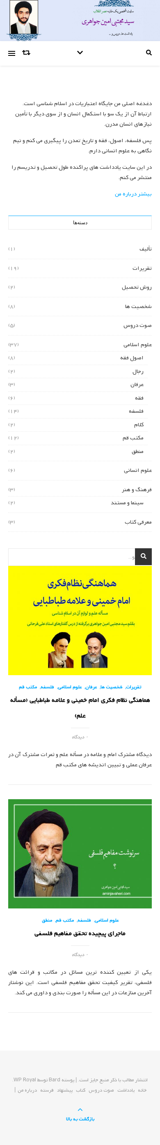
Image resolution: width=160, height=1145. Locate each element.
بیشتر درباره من (133, 194)
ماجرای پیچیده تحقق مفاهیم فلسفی (80, 933)
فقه (139, 398)
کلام (139, 425)
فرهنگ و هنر (137, 489)
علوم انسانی (138, 470)
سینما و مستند (127, 503)
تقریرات (142, 268)
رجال (138, 371)
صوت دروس (137, 325)
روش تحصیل (137, 287)
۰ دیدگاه (80, 737)
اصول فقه (132, 358)
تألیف (145, 249)
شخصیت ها (138, 306)
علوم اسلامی (137, 344)
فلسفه (136, 411)
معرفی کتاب (138, 522)
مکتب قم (133, 438)
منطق (138, 451)
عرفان (137, 384)
